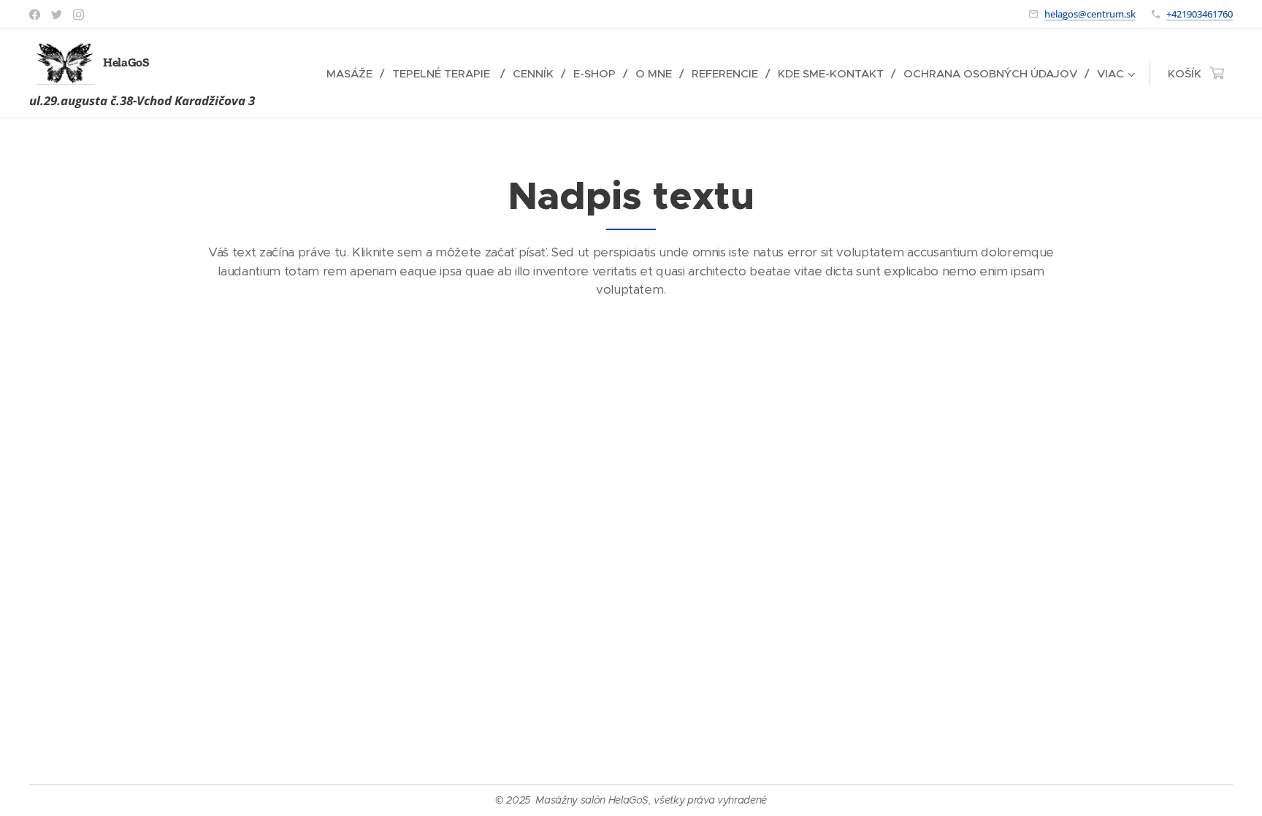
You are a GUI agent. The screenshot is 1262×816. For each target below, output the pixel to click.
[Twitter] (56, 14)
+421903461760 (1199, 13)
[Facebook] (35, 14)
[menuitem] (354, 74)
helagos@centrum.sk (1090, 13)
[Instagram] (78, 14)
